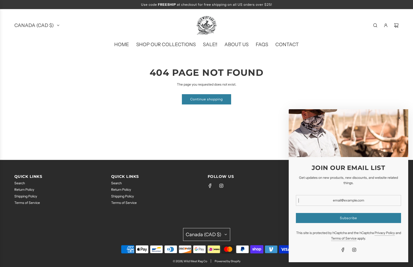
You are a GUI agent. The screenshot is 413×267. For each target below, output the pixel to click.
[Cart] (396, 25)
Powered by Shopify (227, 261)
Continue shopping (206, 99)
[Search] (375, 25)
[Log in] (385, 25)
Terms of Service (344, 238)
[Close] (399, 118)
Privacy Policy (385, 233)
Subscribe (348, 218)
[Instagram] (221, 185)
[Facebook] (210, 185)
